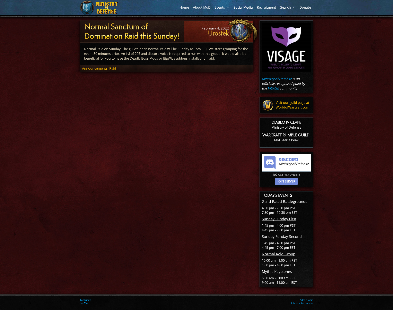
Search (285, 7)
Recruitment (266, 7)
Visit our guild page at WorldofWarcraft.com (292, 105)
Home (184, 7)
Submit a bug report (301, 303)
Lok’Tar (84, 303)
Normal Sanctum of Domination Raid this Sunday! (131, 31)
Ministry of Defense (277, 79)
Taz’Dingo (85, 300)
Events (220, 7)
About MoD (202, 7)
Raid (112, 68)
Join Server (286, 181)
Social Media (243, 7)
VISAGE (273, 88)
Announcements (95, 68)
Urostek (218, 33)
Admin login (306, 300)
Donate (305, 7)
